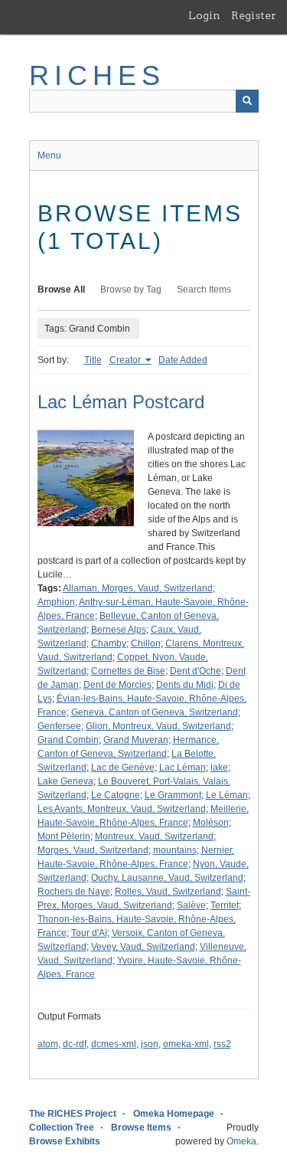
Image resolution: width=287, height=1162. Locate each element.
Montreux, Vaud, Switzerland (154, 836)
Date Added (182, 360)
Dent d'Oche (195, 671)
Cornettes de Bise (128, 671)
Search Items (204, 289)
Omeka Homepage (173, 1113)
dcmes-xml (113, 1044)
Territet (224, 905)
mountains (175, 850)
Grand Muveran (135, 740)
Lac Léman (182, 767)
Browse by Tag (130, 289)
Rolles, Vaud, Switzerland (168, 891)
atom (48, 1044)
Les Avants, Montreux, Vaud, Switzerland (122, 809)
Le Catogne (115, 795)
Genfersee (59, 726)
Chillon (146, 643)
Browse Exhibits (64, 1141)
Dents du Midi (185, 684)
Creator (126, 360)
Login (204, 15)
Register (253, 15)
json (149, 1044)
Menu (49, 155)
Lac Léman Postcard (121, 401)
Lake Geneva (65, 781)
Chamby (108, 643)
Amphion (56, 602)
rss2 (222, 1044)
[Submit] (247, 101)
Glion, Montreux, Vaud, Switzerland (158, 726)
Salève (191, 905)
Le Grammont (173, 795)
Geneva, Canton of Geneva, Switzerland (154, 712)
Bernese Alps (118, 629)
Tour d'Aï (89, 933)
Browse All (61, 289)
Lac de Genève (123, 767)
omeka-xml (186, 1044)
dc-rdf (74, 1044)
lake (219, 767)
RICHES (97, 75)
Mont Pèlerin (64, 836)
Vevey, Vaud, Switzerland (143, 946)
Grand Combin (68, 740)
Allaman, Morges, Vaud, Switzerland (138, 588)
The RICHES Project (72, 1113)
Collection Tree (61, 1127)
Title (93, 360)
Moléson (211, 822)
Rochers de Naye (74, 891)
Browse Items (141, 1127)
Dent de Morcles (117, 684)
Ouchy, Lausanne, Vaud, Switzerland (167, 877)
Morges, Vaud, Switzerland (93, 850)
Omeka (241, 1141)
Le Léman (227, 795)
